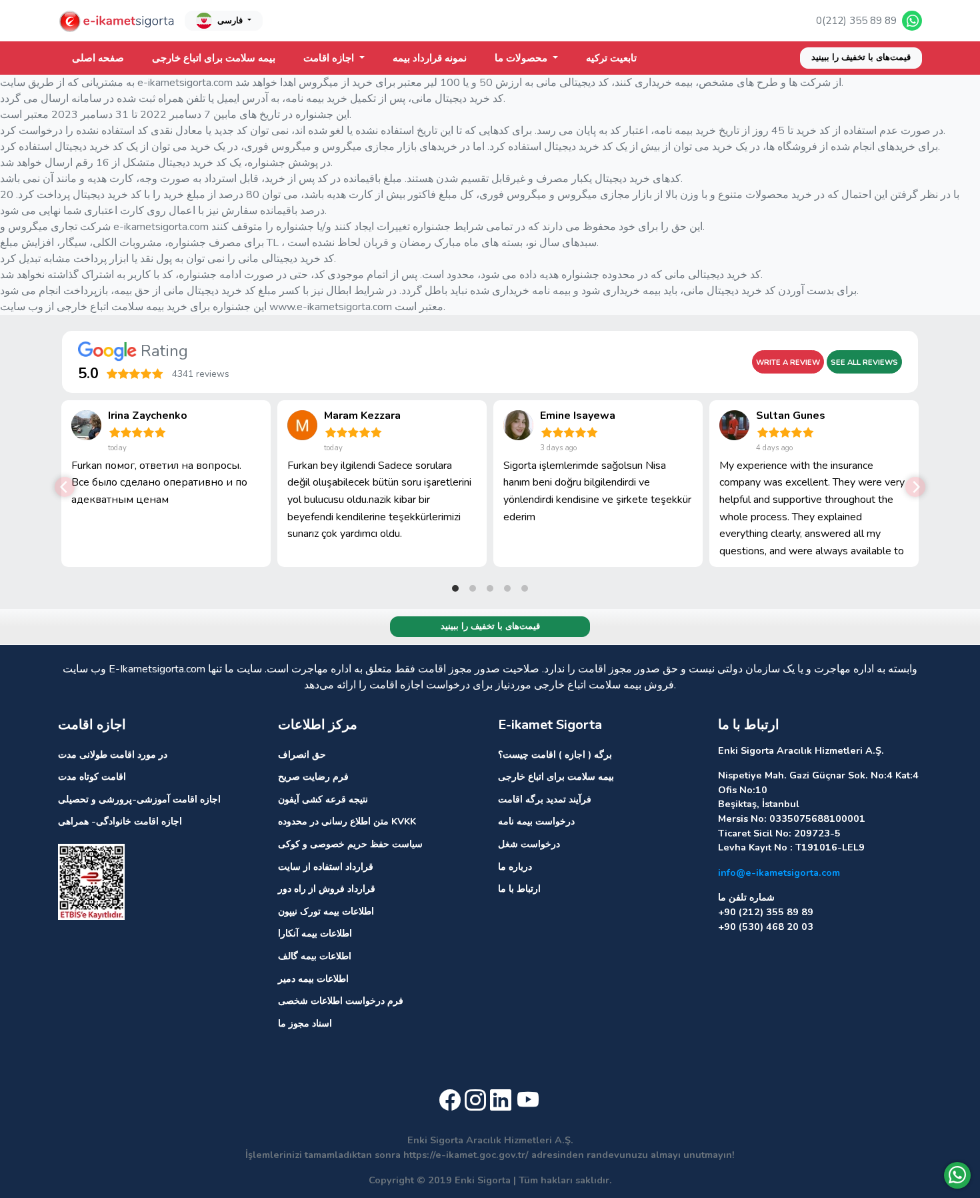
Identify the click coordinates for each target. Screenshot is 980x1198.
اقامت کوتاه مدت (92, 776)
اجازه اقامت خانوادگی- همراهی (120, 821)
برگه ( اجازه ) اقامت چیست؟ (555, 754)
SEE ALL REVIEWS (864, 363)
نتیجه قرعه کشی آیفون (323, 799)
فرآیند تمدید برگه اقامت (544, 799)
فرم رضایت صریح (313, 776)
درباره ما (515, 866)
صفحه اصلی (98, 58)
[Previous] (65, 487)
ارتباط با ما (519, 888)
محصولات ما (522, 58)
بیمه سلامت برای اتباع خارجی (213, 58)
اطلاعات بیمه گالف (314, 956)
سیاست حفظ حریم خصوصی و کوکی (350, 843)
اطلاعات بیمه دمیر (313, 978)
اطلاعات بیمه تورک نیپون (326, 911)
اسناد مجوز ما (305, 1023)
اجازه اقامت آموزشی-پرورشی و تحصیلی (139, 799)
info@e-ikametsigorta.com (779, 872)
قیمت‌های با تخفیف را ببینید (861, 57)
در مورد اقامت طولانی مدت (112, 754)
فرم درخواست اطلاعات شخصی (340, 1000)
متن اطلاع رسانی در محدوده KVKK (347, 821)
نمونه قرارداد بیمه (430, 58)
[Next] (915, 487)
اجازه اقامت (330, 58)
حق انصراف (302, 754)
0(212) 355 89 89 (856, 20)
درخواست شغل (529, 843)
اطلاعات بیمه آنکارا (315, 933)
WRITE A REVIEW (788, 363)
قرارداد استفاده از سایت (325, 866)
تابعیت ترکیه (611, 58)
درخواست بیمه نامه (536, 821)
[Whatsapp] (957, 1175)
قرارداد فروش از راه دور (326, 888)
